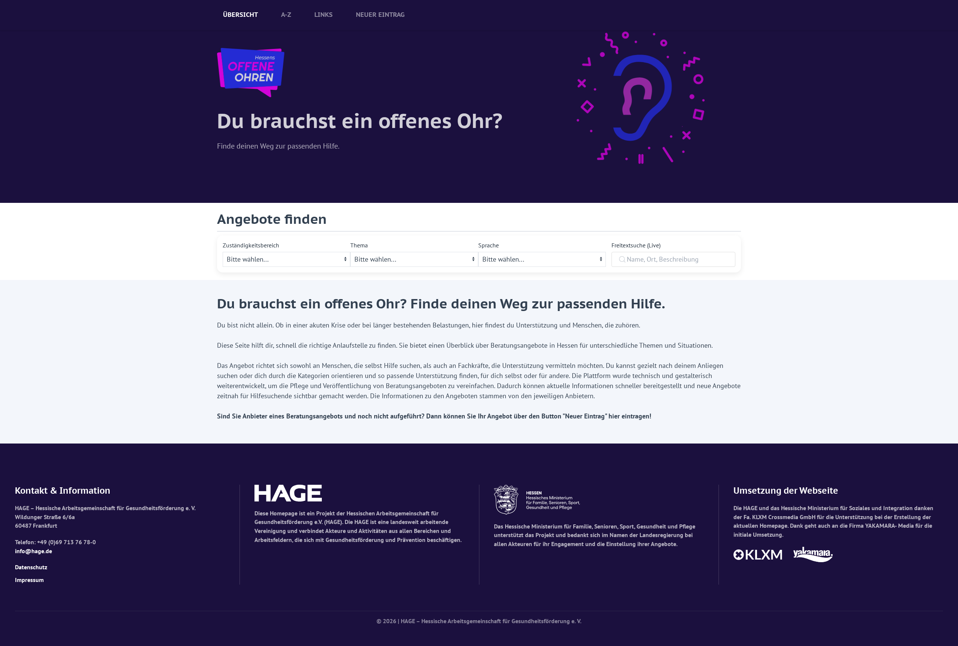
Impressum (29, 579)
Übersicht (240, 14)
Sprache (488, 245)
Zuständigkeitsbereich (251, 245)
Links (323, 14)
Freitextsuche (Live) (635, 245)
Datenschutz (31, 567)
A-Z (286, 14)
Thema (359, 245)
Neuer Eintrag (380, 14)
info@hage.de (33, 551)
